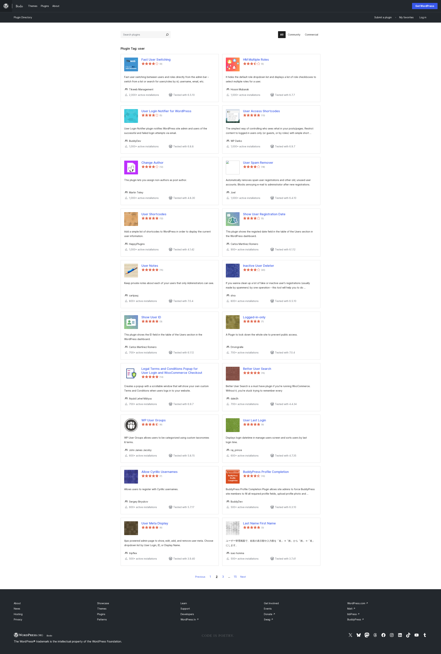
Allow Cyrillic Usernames (159, 472)
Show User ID (151, 317)
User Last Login (254, 420)
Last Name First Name (259, 523)
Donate (269, 614)
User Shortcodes (153, 214)
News (17, 608)
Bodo (49, 635)
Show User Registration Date (264, 214)
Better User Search (257, 369)
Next (243, 576)
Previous (200, 576)
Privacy (18, 619)
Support (185, 608)
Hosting (18, 614)
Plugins (101, 614)
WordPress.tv (190, 619)
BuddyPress (355, 619)
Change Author (152, 162)
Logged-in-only (254, 317)
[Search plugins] (167, 34)
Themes (101, 608)
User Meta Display (154, 523)
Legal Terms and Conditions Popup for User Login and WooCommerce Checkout (171, 370)
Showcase (103, 603)
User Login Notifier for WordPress (166, 111)
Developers (187, 614)
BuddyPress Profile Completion (266, 472)
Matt (351, 608)
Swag (268, 619)
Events (268, 608)
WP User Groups (153, 420)
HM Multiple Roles (256, 59)
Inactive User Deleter (258, 265)
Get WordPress (424, 5)
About (17, 603)
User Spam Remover (258, 162)
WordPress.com (357, 603)
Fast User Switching (156, 59)
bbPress (353, 614)
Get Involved (271, 603)
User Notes (149, 265)
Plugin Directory (23, 17)
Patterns (102, 619)
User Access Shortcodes (261, 111)
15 (235, 576)
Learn (184, 603)
